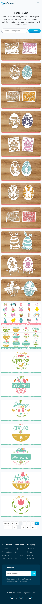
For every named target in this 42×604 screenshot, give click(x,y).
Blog (16, 552)
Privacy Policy (7, 555)
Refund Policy (7, 559)
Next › (34, 527)
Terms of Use (7, 552)
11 (14, 527)
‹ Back (6, 523)
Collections (19, 555)
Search (35, 31)
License (5, 549)
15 (28, 527)
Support (17, 559)
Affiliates (30, 555)
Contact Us (31, 559)
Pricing (29, 552)
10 (10, 527)
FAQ (16, 549)
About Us (30, 549)
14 (23, 527)
